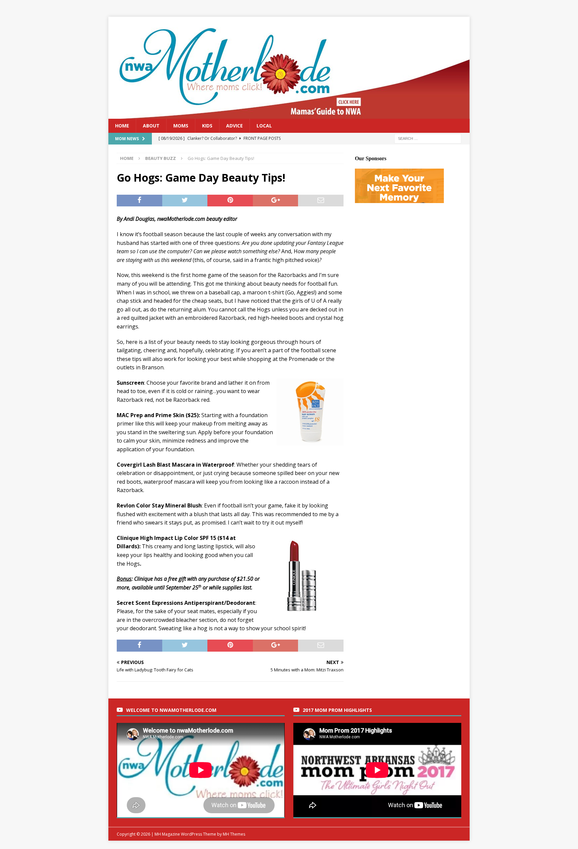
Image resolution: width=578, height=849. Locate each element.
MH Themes (234, 834)
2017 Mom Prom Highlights (337, 710)
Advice (234, 125)
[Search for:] (427, 138)
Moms (180, 125)
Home (122, 125)
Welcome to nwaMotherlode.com (171, 710)
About (151, 125)
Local (264, 125)
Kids (207, 125)
